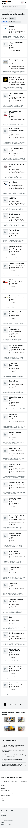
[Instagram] (9, 810)
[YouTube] (12, 810)
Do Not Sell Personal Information (7, 820)
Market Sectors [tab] (14, 781)
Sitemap (2, 822)
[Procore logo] (6, 1)
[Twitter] (6, 810)
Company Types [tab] (5, 781)
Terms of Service (4, 817)
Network (4, 3)
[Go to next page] (23, 704)
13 (20, 704)
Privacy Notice (3, 815)
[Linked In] (1, 810)
